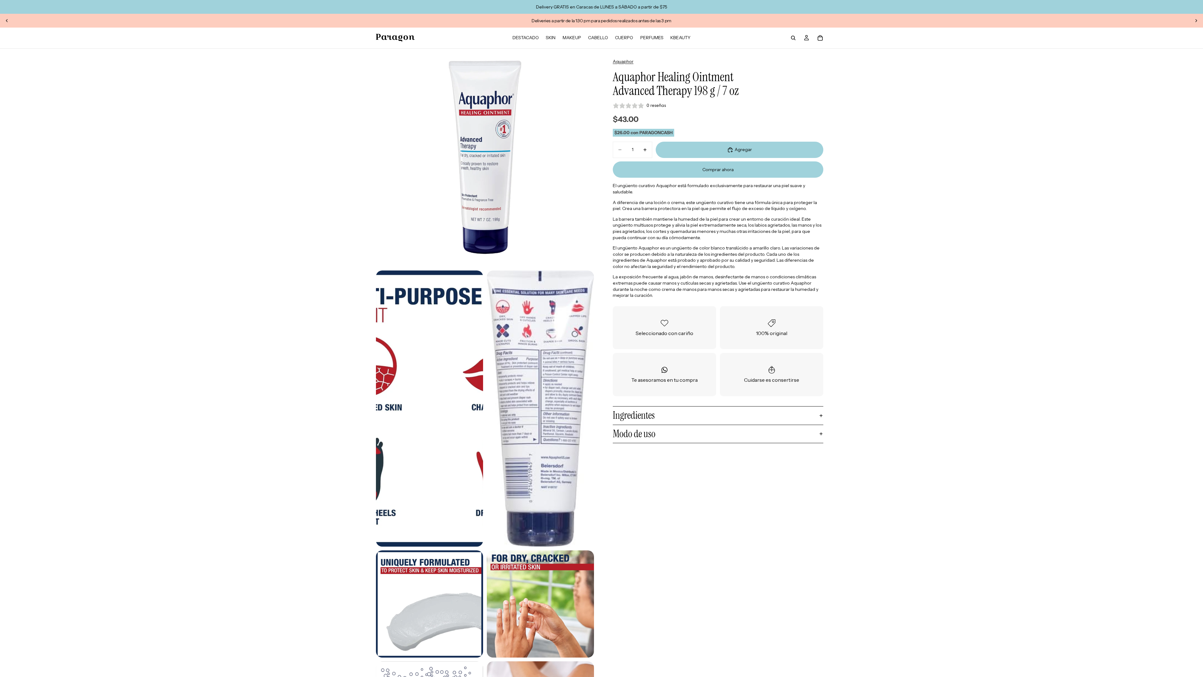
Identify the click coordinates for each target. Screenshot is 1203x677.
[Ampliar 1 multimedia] (485, 158)
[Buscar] (793, 38)
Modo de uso (634, 433)
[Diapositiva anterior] (7, 21)
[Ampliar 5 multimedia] (540, 604)
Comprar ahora (718, 169)
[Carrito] (820, 38)
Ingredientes (634, 415)
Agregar (743, 149)
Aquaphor (623, 61)
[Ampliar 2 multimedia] (429, 408)
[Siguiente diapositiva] (1196, 21)
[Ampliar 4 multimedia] (429, 604)
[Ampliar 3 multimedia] (540, 408)
